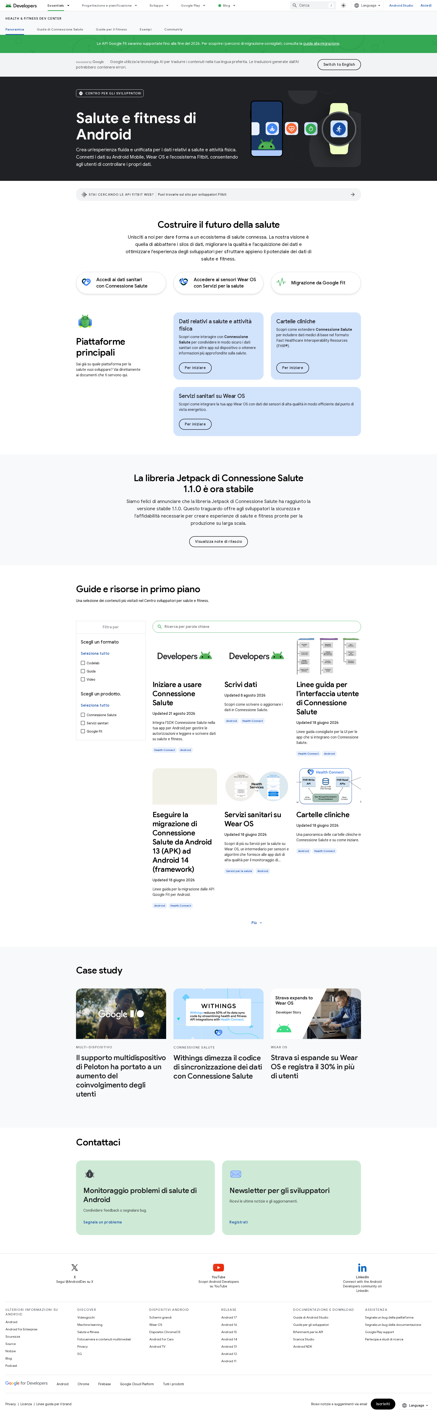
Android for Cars (161, 1339)
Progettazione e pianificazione (107, 5)
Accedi (426, 5)
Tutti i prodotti (173, 1384)
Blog (226, 5)
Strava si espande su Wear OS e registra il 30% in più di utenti (314, 1066)
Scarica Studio (303, 1339)
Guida (91, 671)
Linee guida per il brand (53, 1404)
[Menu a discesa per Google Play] (206, 5)
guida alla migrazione (321, 43)
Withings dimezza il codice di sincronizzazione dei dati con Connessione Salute (217, 1067)
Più (257, 923)
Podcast (11, 1366)
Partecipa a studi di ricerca (384, 1339)
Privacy (82, 1346)
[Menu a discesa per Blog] (236, 5)
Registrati (238, 1222)
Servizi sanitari (97, 723)
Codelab (93, 663)
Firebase (104, 1384)
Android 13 (229, 1346)
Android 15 (229, 1332)
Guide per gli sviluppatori (311, 1325)
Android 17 (229, 1317)
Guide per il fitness (111, 29)
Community (173, 29)
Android (11, 1322)
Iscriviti (383, 1404)
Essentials (56, 5)
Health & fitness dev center (33, 18)
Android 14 (229, 1339)
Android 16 (229, 1325)
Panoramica (14, 29)
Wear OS (155, 1325)
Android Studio (401, 5)
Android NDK (302, 1346)
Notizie (10, 1351)
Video (91, 679)
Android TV (157, 1346)
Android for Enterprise (21, 1329)
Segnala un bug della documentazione (393, 1325)
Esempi (146, 29)
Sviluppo (156, 5)
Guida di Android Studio (310, 1317)
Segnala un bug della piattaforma (389, 1317)
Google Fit (94, 731)
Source (10, 1344)
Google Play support (379, 1332)
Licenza (26, 1404)
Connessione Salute (102, 715)
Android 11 (228, 1361)
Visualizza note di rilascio (218, 541)
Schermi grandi (160, 1317)
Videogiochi (86, 1317)
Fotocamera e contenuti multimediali (104, 1339)
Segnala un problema (102, 1222)
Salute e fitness (88, 1332)
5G (79, 1354)
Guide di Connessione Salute (60, 29)
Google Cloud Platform (137, 1384)
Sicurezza (12, 1336)
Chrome (83, 1384)
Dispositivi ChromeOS (164, 1332)
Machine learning (89, 1325)
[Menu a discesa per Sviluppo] (169, 5)
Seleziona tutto (95, 653)
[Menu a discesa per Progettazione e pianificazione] (138, 5)
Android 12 (229, 1354)
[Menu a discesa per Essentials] (70, 5)
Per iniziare (195, 368)
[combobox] (313, 5)
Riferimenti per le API (308, 1332)
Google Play (190, 5)
